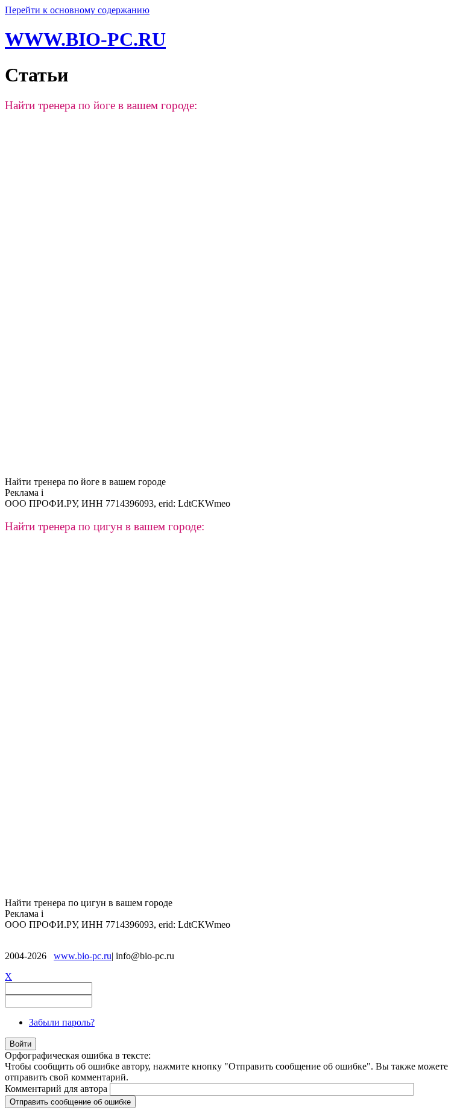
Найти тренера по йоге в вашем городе (85, 482)
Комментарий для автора (57, 1088)
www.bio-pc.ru (83, 956)
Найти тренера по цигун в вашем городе (88, 903)
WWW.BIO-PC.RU (85, 39)
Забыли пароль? (62, 1022)
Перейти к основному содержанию (77, 10)
